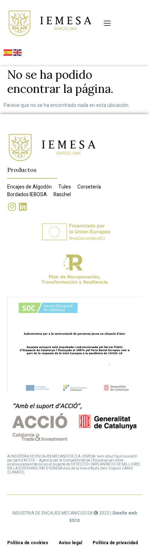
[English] (17, 52)
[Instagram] (11, 206)
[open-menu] (107, 23)
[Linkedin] (22, 206)
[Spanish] (8, 52)
